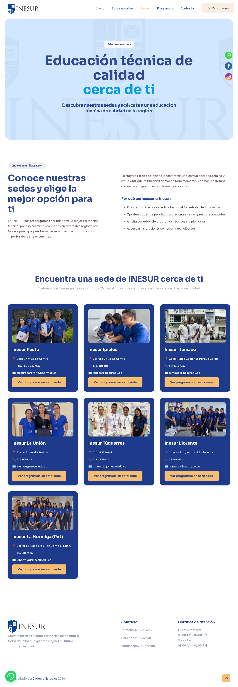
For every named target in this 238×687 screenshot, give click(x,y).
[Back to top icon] (226, 678)
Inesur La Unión (29, 443)
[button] (10, 676)
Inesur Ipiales (102, 349)
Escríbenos (220, 8)
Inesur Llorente (181, 443)
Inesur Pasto (25, 349)
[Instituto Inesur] (24, 8)
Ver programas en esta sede (39, 382)
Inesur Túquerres (106, 443)
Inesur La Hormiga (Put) (37, 536)
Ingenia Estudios (45, 678)
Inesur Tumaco (180, 349)
